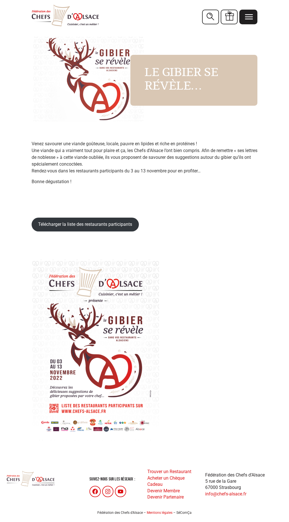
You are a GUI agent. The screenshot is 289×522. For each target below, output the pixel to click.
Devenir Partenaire (165, 497)
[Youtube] (120, 491)
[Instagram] (107, 491)
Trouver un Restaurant (169, 471)
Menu (248, 17)
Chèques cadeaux (229, 17)
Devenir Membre (163, 490)
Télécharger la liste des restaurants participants (85, 224)
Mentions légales (159, 513)
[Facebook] (95, 491)
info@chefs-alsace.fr (225, 494)
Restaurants (210, 17)
